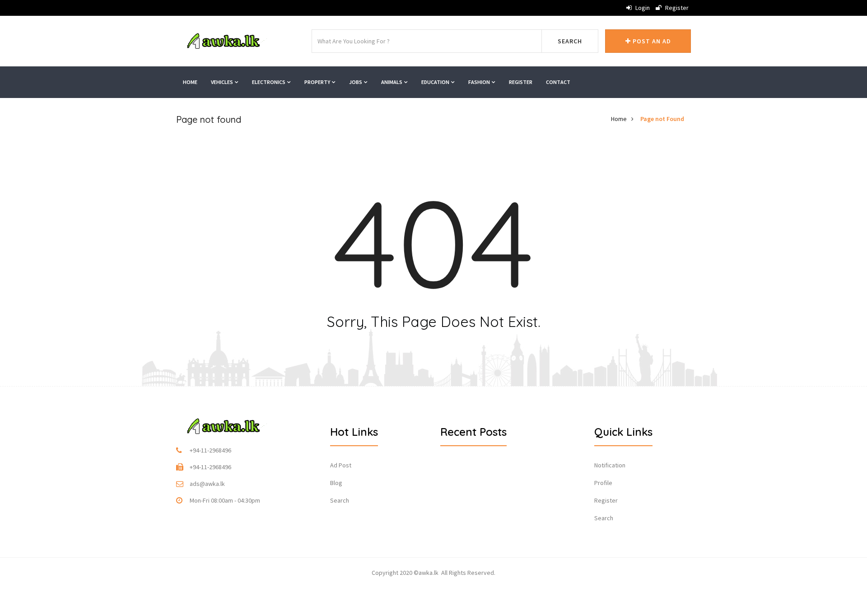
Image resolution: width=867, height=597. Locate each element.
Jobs (356, 82)
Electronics (269, 82)
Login (642, 8)
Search (570, 41)
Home (190, 82)
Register (676, 8)
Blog (336, 483)
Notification (609, 465)
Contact (558, 82)
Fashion (479, 82)
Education (435, 82)
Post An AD (651, 41)
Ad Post (340, 465)
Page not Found (662, 119)
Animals (392, 82)
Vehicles (222, 82)
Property (317, 82)
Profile (603, 483)
